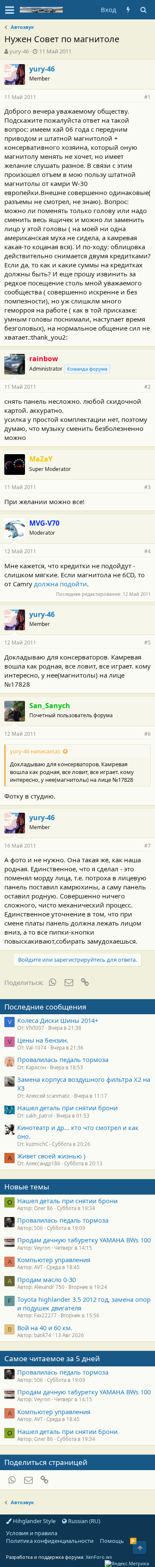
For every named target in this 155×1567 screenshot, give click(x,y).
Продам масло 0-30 (46, 1279)
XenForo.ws (99, 1557)
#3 (147, 487)
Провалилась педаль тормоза (62, 1059)
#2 (147, 386)
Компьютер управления (53, 1259)
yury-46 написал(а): (35, 751)
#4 (147, 551)
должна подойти (60, 583)
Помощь (112, 1541)
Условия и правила (31, 1533)
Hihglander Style (34, 1521)
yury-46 (19, 51)
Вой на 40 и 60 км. (44, 1327)
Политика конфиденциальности (49, 1541)
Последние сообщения (45, 1007)
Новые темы (26, 1187)
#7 (147, 845)
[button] (10, 10)
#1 (147, 97)
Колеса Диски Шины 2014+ (57, 1020)
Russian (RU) (83, 1521)
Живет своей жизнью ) (51, 1156)
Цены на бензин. (42, 1040)
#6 (147, 733)
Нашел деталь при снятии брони (67, 1107)
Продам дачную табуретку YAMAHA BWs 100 (84, 1240)
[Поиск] (143, 10)
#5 (147, 642)
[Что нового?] (128, 10)
